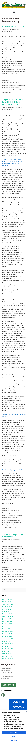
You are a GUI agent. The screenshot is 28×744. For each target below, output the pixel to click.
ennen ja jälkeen (9, 83)
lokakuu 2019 (6, 641)
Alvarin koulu (8, 569)
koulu (10, 574)
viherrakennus (6, 92)
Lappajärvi (15, 518)
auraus (13, 510)
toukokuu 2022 (7, 611)
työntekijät (5, 525)
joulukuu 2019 (7, 636)
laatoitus (5, 87)
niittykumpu (19, 576)
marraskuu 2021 (7, 621)
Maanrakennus (7, 520)
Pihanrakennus (13, 90)
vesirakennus (14, 525)
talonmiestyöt (16, 522)
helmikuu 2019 (7, 646)
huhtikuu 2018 (7, 656)
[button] (14, 12)
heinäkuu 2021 (7, 624)
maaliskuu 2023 (7, 601)
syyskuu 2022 (6, 609)
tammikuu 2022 (7, 616)
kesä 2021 (21, 569)
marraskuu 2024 (7, 599)
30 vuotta (7, 510)
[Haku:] (14, 590)
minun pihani (12, 87)
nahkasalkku (16, 520)
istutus (15, 569)
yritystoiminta (11, 527)
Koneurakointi (6, 518)
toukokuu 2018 (7, 654)
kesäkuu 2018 (6, 651)
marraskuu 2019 (7, 639)
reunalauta (12, 581)
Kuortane (15, 574)
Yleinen (6, 80)
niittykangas (10, 576)
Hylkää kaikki (14, 740)
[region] (14, 727)
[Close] (26, 711)
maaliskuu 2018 (7, 659)
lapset (4, 576)
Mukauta (14, 736)
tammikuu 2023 (7, 604)
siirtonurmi (21, 90)
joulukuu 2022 (7, 606)
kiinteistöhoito (14, 513)
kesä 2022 (18, 83)
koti (23, 85)
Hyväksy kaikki (14, 732)
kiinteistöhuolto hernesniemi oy (12, 85)
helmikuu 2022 (7, 614)
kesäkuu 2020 (6, 629)
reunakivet (5, 581)
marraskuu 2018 (7, 649)
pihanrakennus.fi (17, 579)
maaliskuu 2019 (7, 644)
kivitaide (5, 574)
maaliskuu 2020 (7, 631)
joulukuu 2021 (7, 619)
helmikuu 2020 (7, 634)
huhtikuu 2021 (7, 626)
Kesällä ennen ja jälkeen (13, 26)
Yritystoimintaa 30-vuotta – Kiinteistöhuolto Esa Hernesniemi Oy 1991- (14, 101)
